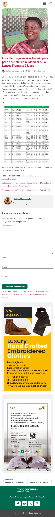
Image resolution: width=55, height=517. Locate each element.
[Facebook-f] (18, 503)
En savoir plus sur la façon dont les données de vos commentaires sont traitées (26, 294)
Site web (5, 276)
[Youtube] (24, 503)
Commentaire (8, 226)
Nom (4, 258)
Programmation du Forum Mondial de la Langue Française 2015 (27, 190)
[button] (45, 4)
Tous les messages (21, 204)
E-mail (5, 267)
